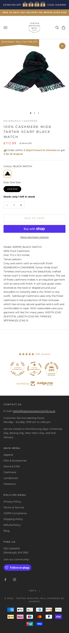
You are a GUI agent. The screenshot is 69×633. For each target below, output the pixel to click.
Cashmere (10, 472)
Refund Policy (12, 525)
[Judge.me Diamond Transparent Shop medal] (34, 369)
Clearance (10, 483)
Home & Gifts (12, 466)
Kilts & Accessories (15, 460)
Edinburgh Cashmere (21, 121)
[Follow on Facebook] (5, 579)
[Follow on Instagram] (14, 579)
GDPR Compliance (15, 513)
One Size (12, 188)
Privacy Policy (12, 501)
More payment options (34, 237)
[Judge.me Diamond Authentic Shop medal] (17, 369)
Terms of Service (14, 507)
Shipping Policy (13, 519)
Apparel (8, 454)
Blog (7, 530)
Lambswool (11, 478)
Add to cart (34, 218)
